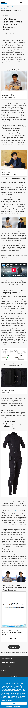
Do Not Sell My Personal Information (14, 706)
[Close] (24, 679)
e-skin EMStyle (16, 510)
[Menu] (23, 2)
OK (14, 703)
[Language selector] (21, 2)
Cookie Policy (9, 700)
